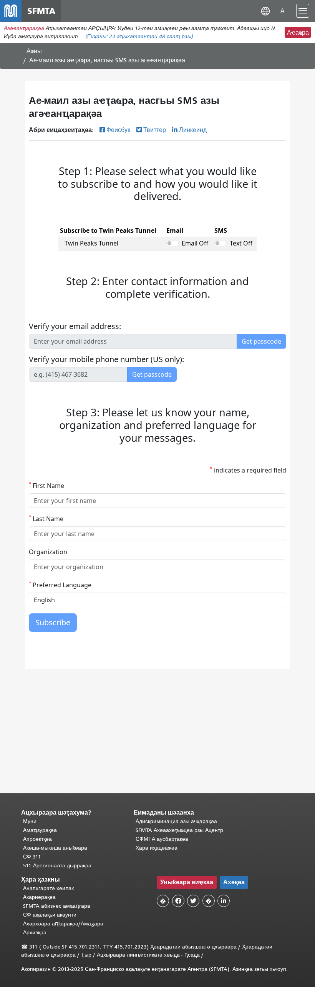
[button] (265, 10)
